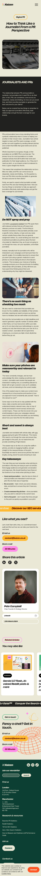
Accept (33, 869)
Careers (8, 848)
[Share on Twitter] (16, 562)
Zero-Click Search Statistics (11, 830)
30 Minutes (10, 548)
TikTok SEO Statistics (9, 827)
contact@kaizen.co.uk (15, 538)
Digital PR (20, 17)
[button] (36, 4)
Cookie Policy (6, 873)
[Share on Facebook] (10, 562)
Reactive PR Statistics (9, 821)
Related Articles (12, 639)
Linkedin (7, 615)
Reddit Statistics (7, 824)
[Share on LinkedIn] (4, 562)
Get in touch (10, 717)
